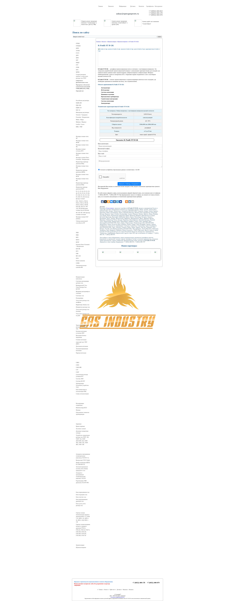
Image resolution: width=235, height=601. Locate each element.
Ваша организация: (103, 143)
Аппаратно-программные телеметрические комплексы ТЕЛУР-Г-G (83, 456)
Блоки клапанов (80, 260)
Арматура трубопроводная (83, 420)
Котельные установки (84, 322)
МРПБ (77, 72)
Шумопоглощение (81, 547)
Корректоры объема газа (82, 304)
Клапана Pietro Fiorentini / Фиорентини (83, 245)
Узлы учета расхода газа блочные (82, 310)
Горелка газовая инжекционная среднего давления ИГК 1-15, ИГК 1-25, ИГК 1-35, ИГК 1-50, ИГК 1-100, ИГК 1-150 (83, 517)
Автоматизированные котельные (82, 349)
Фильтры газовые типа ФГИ (82, 154)
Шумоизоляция (84, 541)
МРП (77, 58)
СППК (77, 263)
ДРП (77, 55)
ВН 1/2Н (78, 256)
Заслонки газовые (81, 428)
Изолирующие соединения (80, 404)
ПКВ (77, 235)
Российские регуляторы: (82, 100)
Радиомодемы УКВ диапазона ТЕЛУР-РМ (82, 481)
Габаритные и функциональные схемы (82, 81)
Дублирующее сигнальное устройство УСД (82, 385)
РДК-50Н (78, 105)
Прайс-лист (112, 589)
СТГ (77, 369)
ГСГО (77, 53)
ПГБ (77, 69)
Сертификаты (149, 6)
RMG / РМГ (79, 126)
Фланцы (78, 410)
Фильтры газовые (83, 133)
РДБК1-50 (78, 107)
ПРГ (77, 60)
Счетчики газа (80, 295)
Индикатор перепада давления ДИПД (81, 171)
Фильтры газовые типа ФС (82, 145)
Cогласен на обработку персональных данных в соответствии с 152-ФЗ (119, 169)
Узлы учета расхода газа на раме (82, 314)
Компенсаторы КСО (81, 407)
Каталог (106, 589)
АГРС (84, 489)
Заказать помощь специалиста (129, 184)
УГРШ (78, 50)
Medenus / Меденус (81, 122)
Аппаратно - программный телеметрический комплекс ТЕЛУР (81, 475)
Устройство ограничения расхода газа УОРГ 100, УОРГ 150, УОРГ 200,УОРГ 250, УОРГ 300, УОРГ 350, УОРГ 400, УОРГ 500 (83, 440)
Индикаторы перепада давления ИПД (82, 162)
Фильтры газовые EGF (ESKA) (82, 217)
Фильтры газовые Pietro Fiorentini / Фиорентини (82, 158)
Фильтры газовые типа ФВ (82, 167)
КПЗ (77, 237)
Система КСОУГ (80, 381)
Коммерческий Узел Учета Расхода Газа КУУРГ (81, 287)
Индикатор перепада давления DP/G (81, 188)
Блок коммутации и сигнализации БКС (81, 390)
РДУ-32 (78, 110)
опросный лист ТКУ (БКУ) (81, 343)
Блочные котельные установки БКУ (81, 332)
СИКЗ (77, 362)
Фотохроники (158, 6)
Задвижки (78, 424)
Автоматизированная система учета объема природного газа (82, 468)
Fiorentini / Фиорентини (82, 117)
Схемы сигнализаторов (82, 394)
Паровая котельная (81, 353)
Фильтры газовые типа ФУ (82, 179)
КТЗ (77, 251)
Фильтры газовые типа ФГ (82, 137)
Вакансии (111, 6)
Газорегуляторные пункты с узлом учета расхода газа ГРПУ (82, 76)
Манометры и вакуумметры (84, 554)
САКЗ (77, 365)
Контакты (141, 6)
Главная (100, 6)
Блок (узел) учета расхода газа (81, 504)
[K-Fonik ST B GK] (129, 57)
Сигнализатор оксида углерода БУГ (82, 375)
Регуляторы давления (84, 97)
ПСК (77, 258)
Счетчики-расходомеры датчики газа (82, 282)
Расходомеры (79, 298)
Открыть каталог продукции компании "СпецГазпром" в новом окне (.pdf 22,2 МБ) (89, 22)
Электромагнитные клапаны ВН (81, 266)
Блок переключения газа (82, 492)
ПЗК (77, 253)
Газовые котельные (81, 339)
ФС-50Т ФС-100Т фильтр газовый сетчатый (83, 213)
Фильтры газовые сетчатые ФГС (80, 150)
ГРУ (77, 65)
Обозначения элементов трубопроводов (82, 413)
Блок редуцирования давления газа (81, 500)
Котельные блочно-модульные (81, 336)
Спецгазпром (110, 208)
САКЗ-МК (78, 367)
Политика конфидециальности (117, 597)
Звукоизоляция (80, 545)
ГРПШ (78, 43)
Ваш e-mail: (101, 153)
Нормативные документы (83, 565)
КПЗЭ (77, 239)
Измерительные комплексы (80, 278)
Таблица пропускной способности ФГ (82, 222)
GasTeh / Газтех (80, 124)
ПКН (77, 232)
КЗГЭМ (78, 248)
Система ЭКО (79, 378)
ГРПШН (78, 46)
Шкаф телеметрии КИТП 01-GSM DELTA (83, 463)
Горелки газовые (83, 509)
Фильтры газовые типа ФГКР (82, 141)
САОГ (77, 372)
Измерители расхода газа (83, 307)
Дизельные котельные (82, 346)
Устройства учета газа (84, 273)
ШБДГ (77, 62)
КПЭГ (77, 242)
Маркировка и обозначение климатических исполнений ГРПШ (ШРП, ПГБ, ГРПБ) (83, 86)
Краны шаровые (80, 426)
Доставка (132, 6)
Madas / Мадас (80, 119)
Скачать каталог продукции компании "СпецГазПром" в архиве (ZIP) (119, 22)
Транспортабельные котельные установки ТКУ (82, 327)
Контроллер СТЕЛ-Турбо (83, 460)
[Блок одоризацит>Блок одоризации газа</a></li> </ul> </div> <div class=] (82, 507)
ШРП (77, 48)
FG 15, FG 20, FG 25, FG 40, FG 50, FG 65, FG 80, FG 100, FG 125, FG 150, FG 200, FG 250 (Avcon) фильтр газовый (83, 195)
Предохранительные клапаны (83, 229)
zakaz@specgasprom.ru (126, 14)
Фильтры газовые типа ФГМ (82, 175)
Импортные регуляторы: (82, 112)
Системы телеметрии (83, 451)
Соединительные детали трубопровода (85, 400)
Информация (122, 6)
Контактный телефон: (104, 148)
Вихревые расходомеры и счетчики (83, 292)
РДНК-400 (79, 103)
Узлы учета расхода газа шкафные (82, 301)
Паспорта (84, 561)
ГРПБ (77, 67)
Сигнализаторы (84, 359)
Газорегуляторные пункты (83, 40)
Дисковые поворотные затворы (82, 432)
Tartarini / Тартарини (81, 115)
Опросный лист (80, 91)
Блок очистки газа (81, 497)
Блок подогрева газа (81, 494)
